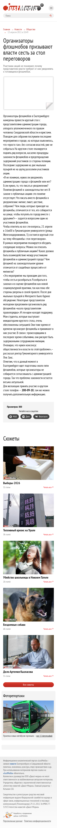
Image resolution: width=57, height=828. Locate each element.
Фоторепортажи (14, 695)
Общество (30, 29)
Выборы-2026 (11, 483)
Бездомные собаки (14, 624)
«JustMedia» (8, 773)
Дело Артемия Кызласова (18, 671)
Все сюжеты (28, 684)
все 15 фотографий (44, 735)
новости (13, 763)
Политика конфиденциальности (37, 821)
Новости (18, 29)
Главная (6, 29)
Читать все (47, 487)
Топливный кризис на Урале (19, 530)
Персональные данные (12, 821)
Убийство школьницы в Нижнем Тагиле (25, 577)
